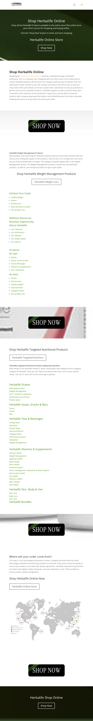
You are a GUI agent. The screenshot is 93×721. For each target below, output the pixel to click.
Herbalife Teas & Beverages (26, 418)
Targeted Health (17, 291)
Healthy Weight (17, 197)
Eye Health (13, 476)
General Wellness (16, 431)
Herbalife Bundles (20, 502)
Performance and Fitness (19, 397)
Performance (16, 203)
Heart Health (14, 462)
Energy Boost (14, 422)
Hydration (13, 425)
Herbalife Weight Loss (46, 181)
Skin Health (14, 485)
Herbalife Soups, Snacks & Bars (28, 404)
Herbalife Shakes (19, 384)
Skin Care (13, 493)
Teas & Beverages (18, 263)
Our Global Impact (18, 239)
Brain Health (14, 464)
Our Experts (16, 242)
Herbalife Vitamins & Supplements (30, 449)
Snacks (12, 411)
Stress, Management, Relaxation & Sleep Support (29, 470)
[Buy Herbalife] (46, 126)
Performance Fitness (17, 437)
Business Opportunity (21, 221)
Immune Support (16, 467)
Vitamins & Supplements (21, 267)
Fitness (14, 200)
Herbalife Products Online (30, 76)
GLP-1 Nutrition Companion (20, 394)
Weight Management (17, 391)
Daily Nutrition (17, 287)
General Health (15, 453)
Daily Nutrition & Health (20, 207)
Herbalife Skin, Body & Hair (26, 489)
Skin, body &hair (17, 270)
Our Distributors (17, 232)
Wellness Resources (20, 218)
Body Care (13, 496)
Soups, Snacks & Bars (19, 260)
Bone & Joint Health (17, 473)
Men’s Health (14, 482)
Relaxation (13, 440)
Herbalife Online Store (24, 586)
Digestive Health (16, 459)
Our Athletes (16, 235)
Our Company (16, 229)
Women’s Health (15, 479)
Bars (11, 414)
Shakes (14, 257)
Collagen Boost (15, 434)
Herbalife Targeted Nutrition (27, 357)
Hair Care (13, 499)
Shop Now (46, 47)
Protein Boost (14, 400)
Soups (11, 408)
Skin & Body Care (18, 210)
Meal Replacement (16, 388)
